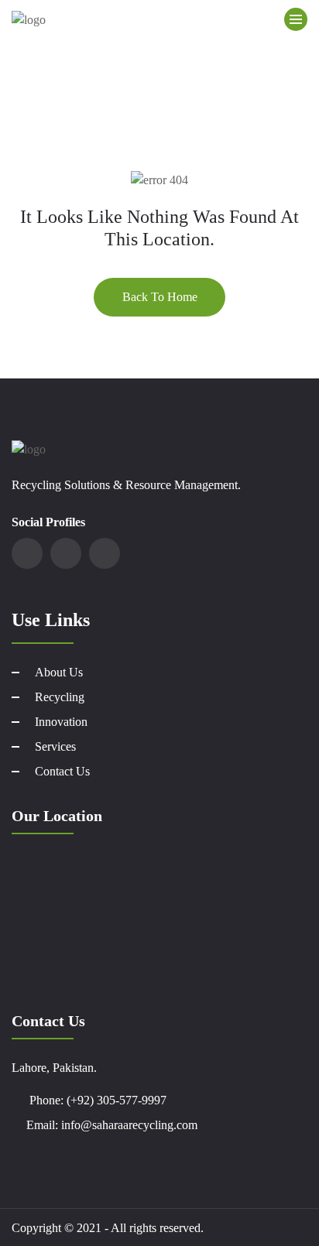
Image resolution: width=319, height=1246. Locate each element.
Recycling (59, 696)
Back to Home (159, 296)
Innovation (61, 721)
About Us (59, 672)
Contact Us (62, 771)
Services (55, 746)
